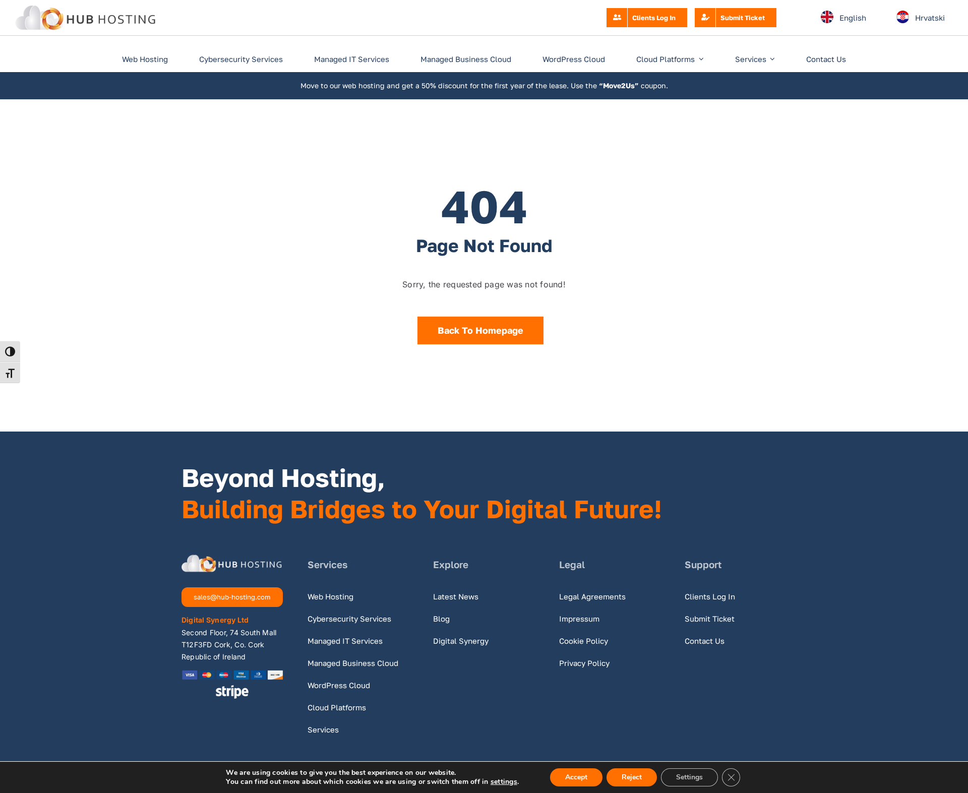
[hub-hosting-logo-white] (232, 559)
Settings (689, 777)
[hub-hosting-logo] (85, 9)
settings (504, 781)
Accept (576, 777)
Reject (632, 777)
